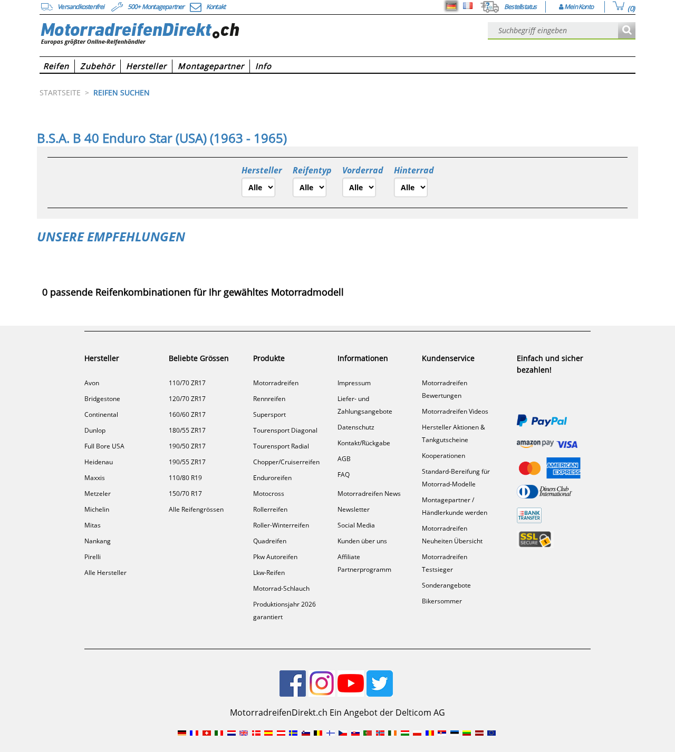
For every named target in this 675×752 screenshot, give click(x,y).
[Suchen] (626, 31)
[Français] (467, 5)
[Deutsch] (451, 5)
